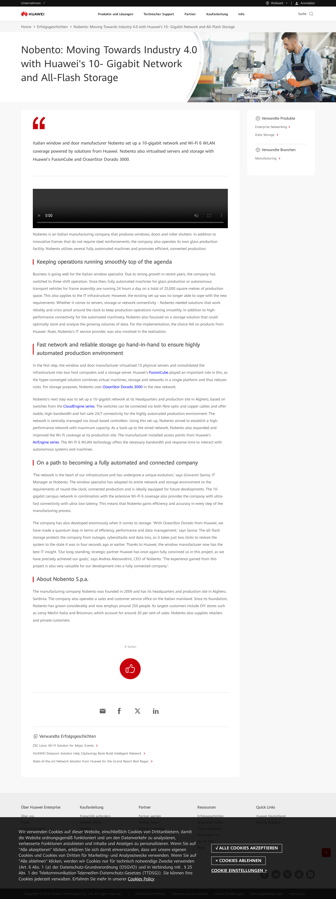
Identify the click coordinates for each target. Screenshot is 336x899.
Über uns (27, 816)
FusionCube (158, 372)
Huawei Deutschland (271, 816)
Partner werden (150, 816)
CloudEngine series (78, 406)
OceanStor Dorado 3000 (123, 387)
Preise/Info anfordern (95, 816)
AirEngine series (46, 442)
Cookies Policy (141, 878)
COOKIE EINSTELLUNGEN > (239, 870)
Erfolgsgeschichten (52, 27)
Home (26, 27)
